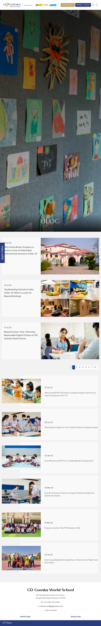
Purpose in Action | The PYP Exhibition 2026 (62, 528)
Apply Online (2, 253)
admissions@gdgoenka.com (51, 606)
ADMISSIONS (67, 5)
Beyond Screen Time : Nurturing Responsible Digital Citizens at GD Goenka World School (21, 335)
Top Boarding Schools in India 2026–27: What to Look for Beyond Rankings (19, 292)
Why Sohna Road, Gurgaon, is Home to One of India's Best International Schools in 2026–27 (20, 250)
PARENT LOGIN (83, 5)
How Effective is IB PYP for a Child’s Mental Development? (68, 461)
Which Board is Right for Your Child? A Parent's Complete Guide (71, 427)
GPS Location (51, 610)
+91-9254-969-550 (51, 602)
